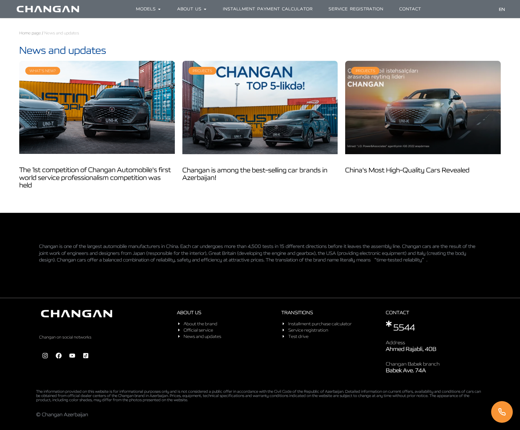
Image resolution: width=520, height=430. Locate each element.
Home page (30, 33)
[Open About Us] (205, 9)
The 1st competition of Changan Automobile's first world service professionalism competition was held (95, 177)
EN (502, 9)
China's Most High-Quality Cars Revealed (407, 169)
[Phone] (502, 412)
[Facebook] (59, 356)
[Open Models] (159, 9)
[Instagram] (45, 356)
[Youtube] (72, 356)
